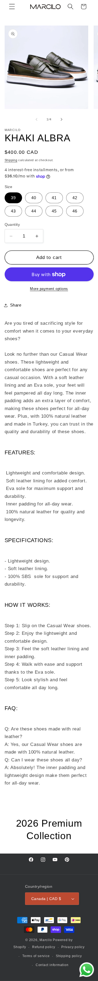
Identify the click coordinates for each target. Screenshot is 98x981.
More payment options (49, 289)
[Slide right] (62, 119)
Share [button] (16, 305)
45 (54, 211)
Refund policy (43, 947)
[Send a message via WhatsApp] (86, 969)
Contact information (52, 965)
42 (74, 197)
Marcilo (45, 940)
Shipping (11, 160)
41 (54, 197)
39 (13, 197)
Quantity (12, 224)
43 (13, 211)
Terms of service (36, 956)
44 (33, 211)
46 (74, 211)
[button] (12, 6)
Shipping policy (69, 956)
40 (33, 197)
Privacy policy (73, 947)
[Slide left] (36, 119)
